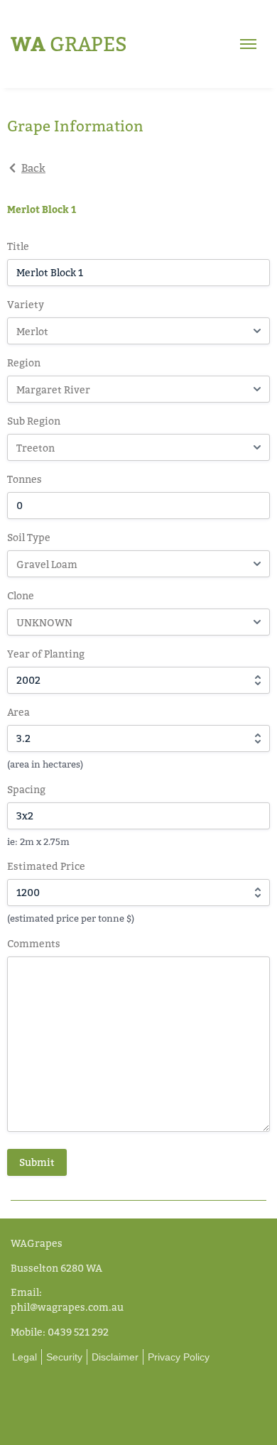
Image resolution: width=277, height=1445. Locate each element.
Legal (24, 1357)
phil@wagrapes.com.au (67, 1307)
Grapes (69, 43)
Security (64, 1357)
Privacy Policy (179, 1357)
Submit (37, 1162)
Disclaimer (115, 1357)
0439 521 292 (78, 1332)
